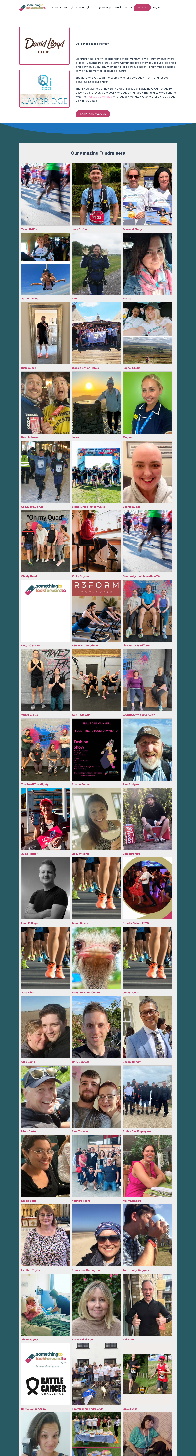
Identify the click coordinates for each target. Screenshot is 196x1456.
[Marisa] (147, 264)
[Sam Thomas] (96, 1096)
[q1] (44, 71)
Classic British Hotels (85, 367)
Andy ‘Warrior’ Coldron (86, 992)
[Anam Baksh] (96, 888)
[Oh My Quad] (45, 541)
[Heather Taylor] (45, 1235)
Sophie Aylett (131, 506)
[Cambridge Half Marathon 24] (147, 541)
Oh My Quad (29, 576)
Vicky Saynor (80, 576)
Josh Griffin (79, 229)
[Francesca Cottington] (96, 1235)
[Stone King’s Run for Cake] (96, 472)
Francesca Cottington (86, 1270)
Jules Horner (29, 853)
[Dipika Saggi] (45, 1166)
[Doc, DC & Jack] (45, 611)
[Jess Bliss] (45, 958)
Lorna (75, 437)
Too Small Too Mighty (35, 784)
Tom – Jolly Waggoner (137, 1270)
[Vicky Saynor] (96, 541)
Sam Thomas (80, 1131)
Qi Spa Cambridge (100, 96)
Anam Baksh (80, 923)
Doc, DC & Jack (30, 645)
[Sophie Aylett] (147, 472)
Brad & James (30, 437)
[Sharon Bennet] (96, 749)
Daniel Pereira (132, 853)
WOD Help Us (29, 714)
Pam (75, 298)
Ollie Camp (28, 1061)
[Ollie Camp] (45, 1027)
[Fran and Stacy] (147, 194)
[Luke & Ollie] (147, 1374)
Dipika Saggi (29, 1200)
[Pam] (96, 264)
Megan (127, 437)
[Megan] (147, 402)
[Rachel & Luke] (147, 333)
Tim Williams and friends (87, 1408)
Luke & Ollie (130, 1408)
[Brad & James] (45, 402)
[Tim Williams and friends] (96, 1374)
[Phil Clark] (147, 1305)
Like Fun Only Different (137, 645)
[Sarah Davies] (45, 264)
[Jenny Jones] (147, 958)
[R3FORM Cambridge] (96, 611)
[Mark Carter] (45, 1096)
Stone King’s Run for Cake (88, 506)
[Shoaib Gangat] (147, 1027)
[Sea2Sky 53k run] (45, 472)
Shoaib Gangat (132, 1061)
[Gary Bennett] (96, 1027)
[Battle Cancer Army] (45, 1374)
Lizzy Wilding (80, 853)
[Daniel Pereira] (147, 819)
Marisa (127, 298)
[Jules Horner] (45, 819)
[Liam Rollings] (45, 888)
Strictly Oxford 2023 (136, 923)
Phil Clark (129, 1339)
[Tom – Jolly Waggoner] (147, 1235)
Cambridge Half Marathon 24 (141, 576)
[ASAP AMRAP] (96, 680)
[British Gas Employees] (147, 1096)
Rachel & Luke (131, 367)
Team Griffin (29, 229)
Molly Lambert (132, 1200)
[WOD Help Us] (45, 680)
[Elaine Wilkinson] (96, 1305)
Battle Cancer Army (33, 1408)
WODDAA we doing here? (139, 714)
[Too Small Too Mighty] (45, 749)
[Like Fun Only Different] (147, 611)
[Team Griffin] (45, 194)
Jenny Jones (131, 992)
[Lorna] (96, 402)
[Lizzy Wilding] (96, 819)
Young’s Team (81, 1200)
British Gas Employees (137, 1131)
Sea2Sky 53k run (32, 506)
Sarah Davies (29, 298)
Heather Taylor (30, 1270)
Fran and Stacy (132, 229)
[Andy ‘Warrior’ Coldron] (96, 958)
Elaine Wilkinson (82, 1339)
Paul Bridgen (131, 784)
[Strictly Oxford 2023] (147, 888)
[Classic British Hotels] (96, 333)
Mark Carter (29, 1131)
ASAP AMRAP (81, 714)
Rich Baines (28, 367)
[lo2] (32, 5)
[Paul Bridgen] (147, 749)
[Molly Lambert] (147, 1166)
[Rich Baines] (45, 333)
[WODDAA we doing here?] (147, 680)
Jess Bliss (27, 992)
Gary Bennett (80, 1061)
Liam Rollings (29, 923)
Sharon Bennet (81, 784)
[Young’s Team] (96, 1166)
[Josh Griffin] (96, 194)
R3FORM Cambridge (85, 645)
